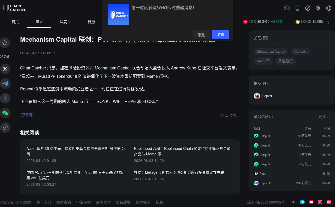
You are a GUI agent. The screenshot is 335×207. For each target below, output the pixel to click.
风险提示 (143, 202)
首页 (15, 22)
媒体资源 (63, 202)
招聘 (159, 202)
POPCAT (300, 51)
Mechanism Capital (271, 51)
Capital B (265, 183)
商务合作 (103, 202)
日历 (91, 22)
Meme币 (263, 61)
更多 (322, 117)
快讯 (39, 22)
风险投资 (285, 61)
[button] (329, 8)
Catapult (265, 136)
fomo (263, 174)
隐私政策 (123, 202)
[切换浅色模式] (318, 8)
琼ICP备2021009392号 (266, 202)
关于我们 (43, 202)
